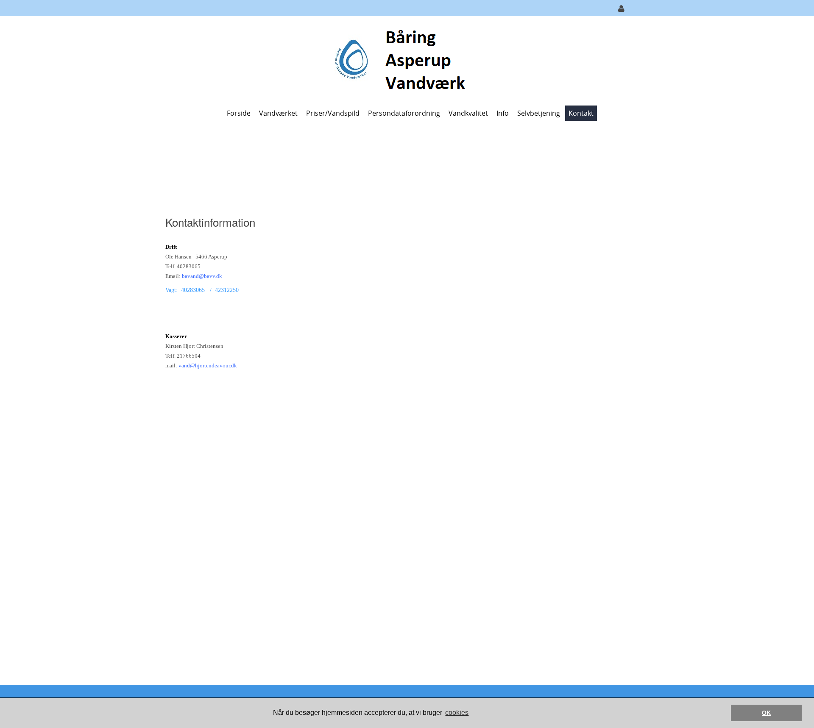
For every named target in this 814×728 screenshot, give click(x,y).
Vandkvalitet (468, 113)
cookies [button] (456, 712)
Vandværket (278, 113)
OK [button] (766, 712)
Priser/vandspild (333, 113)
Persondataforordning (404, 113)
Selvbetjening (538, 113)
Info (502, 113)
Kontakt (581, 113)
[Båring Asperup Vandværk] (404, 60)
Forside (239, 113)
